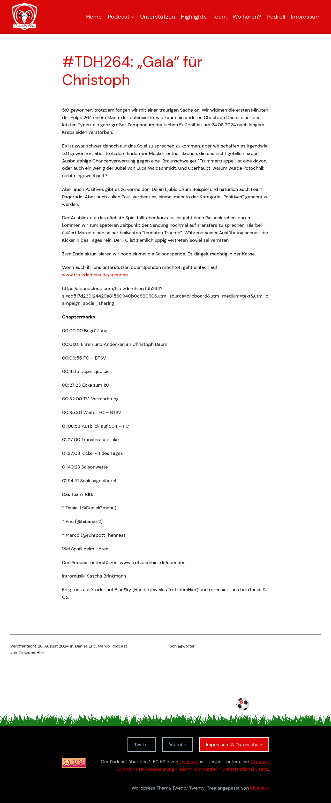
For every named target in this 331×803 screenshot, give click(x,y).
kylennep (189, 762)
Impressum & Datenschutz (234, 745)
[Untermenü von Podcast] (132, 16)
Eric (92, 646)
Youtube (177, 745)
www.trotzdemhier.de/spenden (95, 275)
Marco (104, 646)
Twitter (141, 745)
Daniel (81, 646)
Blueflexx (259, 788)
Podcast (119, 646)
